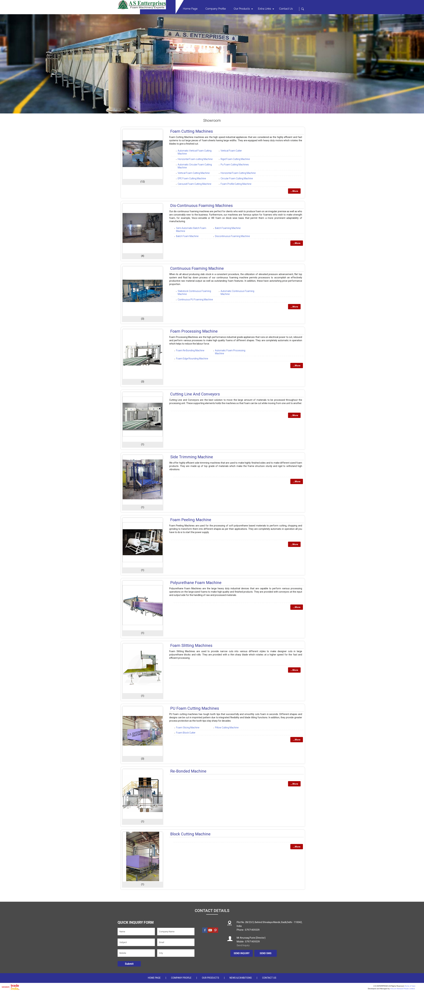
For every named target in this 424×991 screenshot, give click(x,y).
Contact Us (286, 8)
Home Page (190, 8)
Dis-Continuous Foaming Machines (201, 205)
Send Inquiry (243, 945)
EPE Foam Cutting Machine (192, 178)
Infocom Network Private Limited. (402, 989)
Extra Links (264, 8)
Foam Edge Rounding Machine (192, 358)
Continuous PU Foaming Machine (195, 299)
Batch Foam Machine (187, 236)
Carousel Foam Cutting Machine (194, 184)
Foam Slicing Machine (187, 727)
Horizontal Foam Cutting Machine (238, 173)
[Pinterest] (215, 932)
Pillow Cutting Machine (226, 727)
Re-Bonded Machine (188, 771)
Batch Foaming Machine (227, 228)
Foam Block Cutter (185, 732)
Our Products (242, 8)
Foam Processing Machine (194, 331)
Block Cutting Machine (190, 834)
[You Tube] (210, 932)
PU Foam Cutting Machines (194, 708)
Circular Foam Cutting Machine (237, 178)
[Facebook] (205, 932)
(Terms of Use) (409, 986)
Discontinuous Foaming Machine (232, 236)
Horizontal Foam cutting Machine (195, 159)
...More (294, 191)
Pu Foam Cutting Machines (235, 164)
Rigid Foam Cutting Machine (235, 159)
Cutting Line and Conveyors (195, 394)
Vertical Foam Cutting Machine (194, 173)
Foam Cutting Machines (191, 131)
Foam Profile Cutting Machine (236, 184)
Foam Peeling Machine (190, 519)
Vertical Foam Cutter (231, 150)
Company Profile (215, 8)
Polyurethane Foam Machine (195, 582)
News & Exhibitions (241, 977)
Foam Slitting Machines (191, 645)
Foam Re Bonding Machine (190, 350)
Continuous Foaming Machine (197, 268)
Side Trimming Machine (191, 457)
